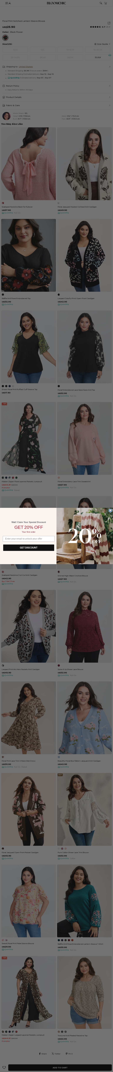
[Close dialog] (110, 510)
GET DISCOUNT (29, 547)
